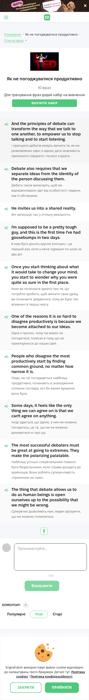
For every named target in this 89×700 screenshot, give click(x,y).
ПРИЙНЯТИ (62, 687)
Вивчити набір (44, 103)
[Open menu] (6, 17)
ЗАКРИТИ (25, 687)
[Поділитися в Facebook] (44, 531)
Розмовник (12, 34)
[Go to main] (47, 17)
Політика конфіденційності (51, 676)
